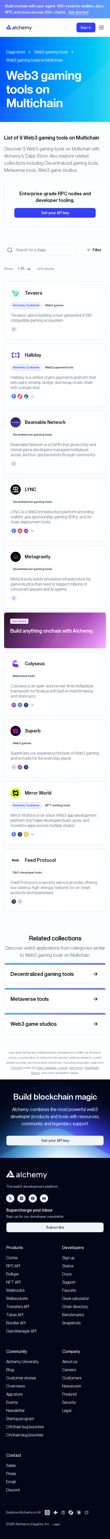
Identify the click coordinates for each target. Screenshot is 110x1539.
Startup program (20, 1418)
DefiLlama (76, 1068)
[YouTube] (33, 1198)
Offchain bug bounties (25, 1426)
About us (69, 1361)
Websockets (17, 1298)
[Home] (19, 27)
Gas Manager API (21, 1331)
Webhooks (15, 1290)
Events (12, 1402)
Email (11, 1481)
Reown (35, 1073)
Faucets (69, 1290)
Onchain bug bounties (24, 1435)
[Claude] (79, 1512)
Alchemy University (22, 1361)
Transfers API (17, 1306)
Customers (71, 1378)
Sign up (68, 1257)
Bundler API (16, 1323)
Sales (11, 1465)
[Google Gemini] (55, 1512)
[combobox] (25, 268)
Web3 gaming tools (51, 52)
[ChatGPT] (47, 1512)
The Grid (16, 1068)
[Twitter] (10, 1198)
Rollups (12, 1274)
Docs (66, 1274)
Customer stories (21, 1378)
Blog (10, 1369)
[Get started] (55, 9)
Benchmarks (73, 1314)
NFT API (13, 1282)
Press (11, 1473)
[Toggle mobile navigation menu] (101, 27)
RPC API (13, 1266)
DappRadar (91, 1068)
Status (67, 1266)
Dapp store (15, 52)
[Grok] (86, 1512)
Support (68, 1282)
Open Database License (52, 1068)
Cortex (12, 1257)
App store (14, 1394)
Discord (13, 1490)
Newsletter (15, 1410)
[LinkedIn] (21, 1198)
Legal (66, 1410)
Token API (14, 1314)
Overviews (15, 1386)
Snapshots (71, 1323)
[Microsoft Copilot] (71, 1512)
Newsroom (71, 1386)
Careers (69, 1369)
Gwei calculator (75, 1298)
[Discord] (44, 1198)
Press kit (69, 1394)
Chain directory (75, 1306)
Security (69, 1402)
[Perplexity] (63, 1512)
